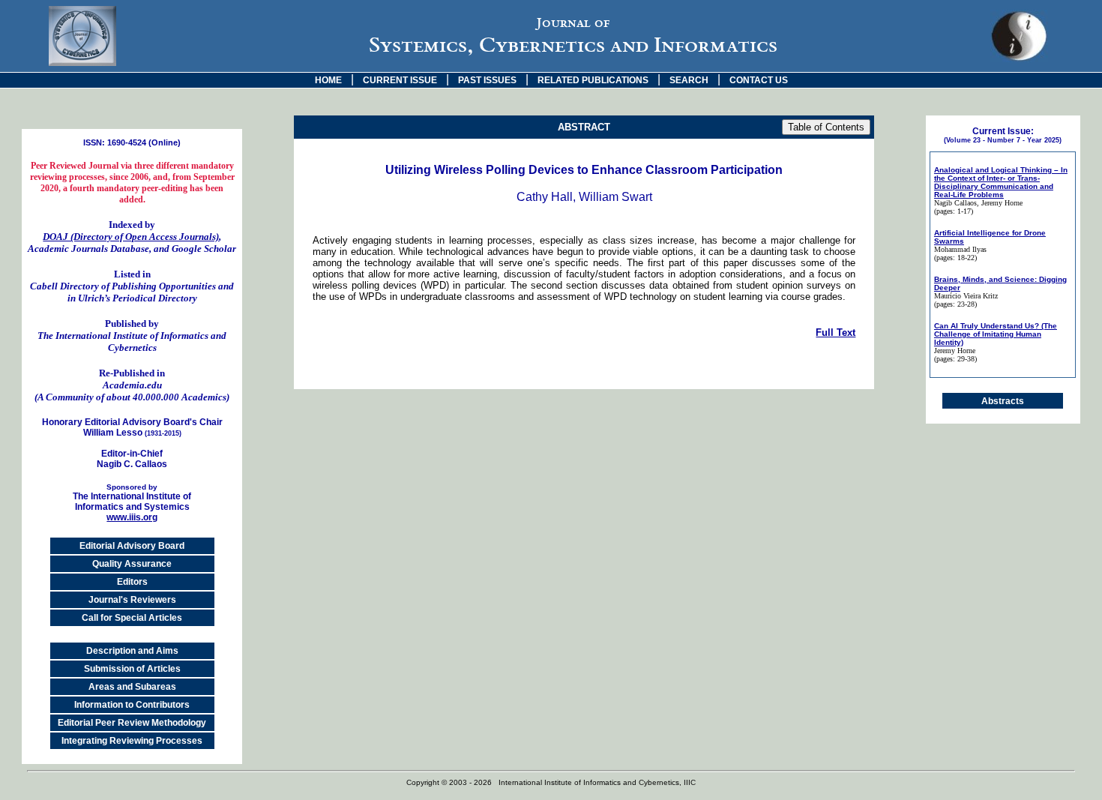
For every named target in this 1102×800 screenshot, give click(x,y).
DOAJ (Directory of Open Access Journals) (131, 236)
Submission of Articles (132, 669)
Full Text (835, 332)
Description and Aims (132, 651)
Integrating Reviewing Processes (131, 741)
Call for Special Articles (132, 618)
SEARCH (688, 80)
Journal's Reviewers (132, 600)
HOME (328, 80)
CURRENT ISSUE (400, 80)
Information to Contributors (132, 705)
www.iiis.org (131, 517)
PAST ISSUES (487, 80)
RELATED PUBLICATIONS (593, 80)
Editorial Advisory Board (131, 546)
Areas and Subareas (132, 687)
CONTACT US (758, 80)
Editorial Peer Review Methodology (132, 723)
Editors (132, 582)
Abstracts (1002, 401)
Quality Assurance (132, 564)
